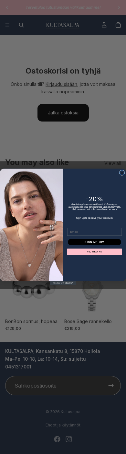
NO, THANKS (94, 252)
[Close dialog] (122, 172)
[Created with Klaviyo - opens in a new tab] (63, 283)
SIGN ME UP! (94, 242)
